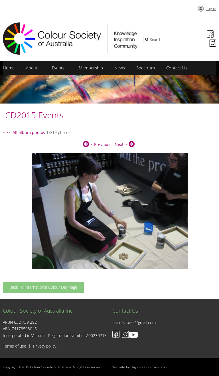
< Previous (100, 144)
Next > (121, 144)
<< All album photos (26, 132)
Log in (211, 8)
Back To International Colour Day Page (43, 287)
